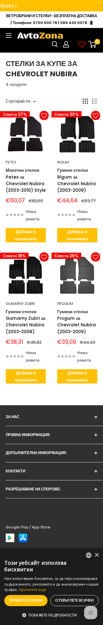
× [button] (96, 555)
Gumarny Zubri (20, 303)
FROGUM (65, 303)
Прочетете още (32, 589)
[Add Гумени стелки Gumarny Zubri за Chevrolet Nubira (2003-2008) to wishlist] (44, 256)
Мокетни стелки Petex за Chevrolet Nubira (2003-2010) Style (26, 180)
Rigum (63, 162)
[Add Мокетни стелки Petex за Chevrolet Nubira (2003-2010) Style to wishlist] (44, 115)
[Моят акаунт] (66, 44)
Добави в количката (26, 235)
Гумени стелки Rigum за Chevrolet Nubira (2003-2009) (76, 180)
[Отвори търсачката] (55, 44)
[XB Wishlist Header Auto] (81, 44)
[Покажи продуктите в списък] (94, 101)
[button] (51, 615)
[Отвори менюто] (8, 35)
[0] (92, 44)
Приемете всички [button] (26, 600)
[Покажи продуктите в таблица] (85, 101)
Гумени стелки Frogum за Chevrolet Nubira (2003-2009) (76, 322)
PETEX (11, 162)
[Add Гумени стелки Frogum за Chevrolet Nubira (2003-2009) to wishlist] (95, 256)
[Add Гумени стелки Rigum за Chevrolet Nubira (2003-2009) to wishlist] (95, 115)
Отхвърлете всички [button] (74, 600)
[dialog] (51, 586)
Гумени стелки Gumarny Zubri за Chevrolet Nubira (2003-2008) (25, 322)
